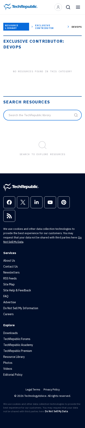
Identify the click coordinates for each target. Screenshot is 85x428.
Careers (8, 314)
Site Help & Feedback (17, 290)
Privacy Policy (52, 389)
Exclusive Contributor (44, 27)
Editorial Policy (12, 375)
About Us (9, 260)
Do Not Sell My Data (56, 411)
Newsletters (11, 272)
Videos (7, 369)
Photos (7, 363)
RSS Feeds (10, 278)
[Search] (68, 7)
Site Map (9, 284)
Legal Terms (33, 389)
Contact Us (10, 266)
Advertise (9, 302)
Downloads (10, 333)
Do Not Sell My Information (20, 308)
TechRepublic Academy (18, 345)
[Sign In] (58, 7)
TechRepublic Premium (17, 351)
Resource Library (12, 27)
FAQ (5, 296)
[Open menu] (78, 7)
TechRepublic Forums (16, 339)
